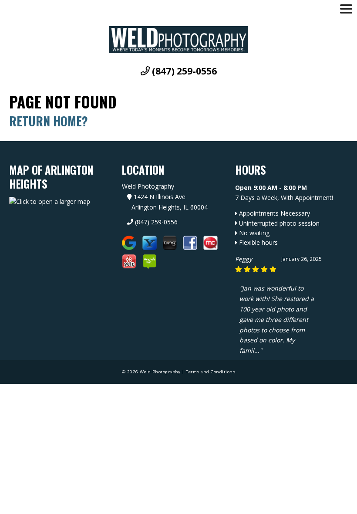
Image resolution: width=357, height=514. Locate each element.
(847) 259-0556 (183, 71)
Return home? (48, 121)
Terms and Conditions (210, 372)
